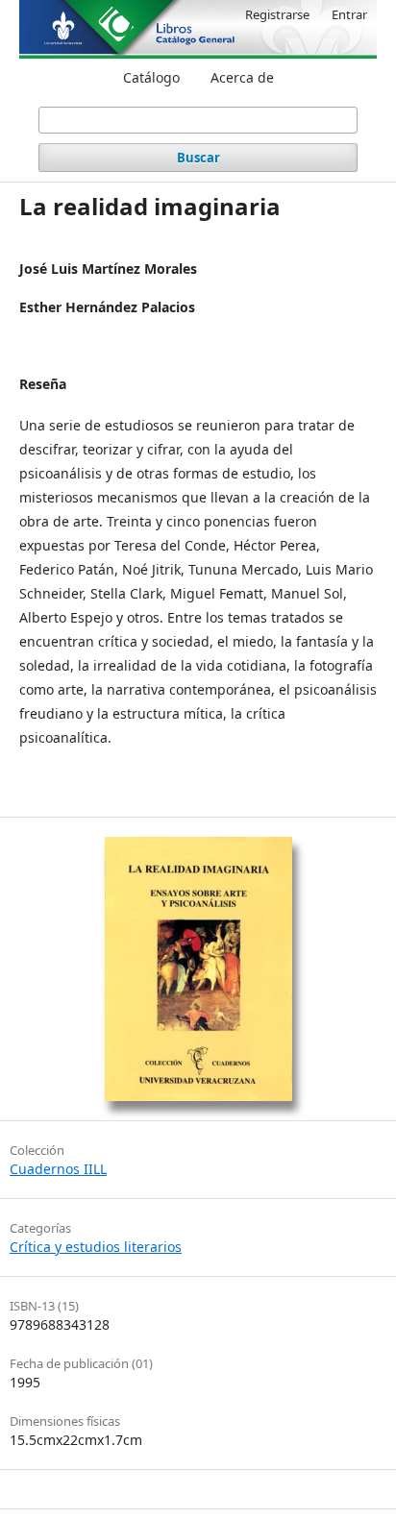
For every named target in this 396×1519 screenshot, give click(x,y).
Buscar (198, 157)
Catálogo (151, 77)
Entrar (349, 14)
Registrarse (277, 14)
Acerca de (242, 77)
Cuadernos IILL (58, 1169)
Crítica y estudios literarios (96, 1246)
